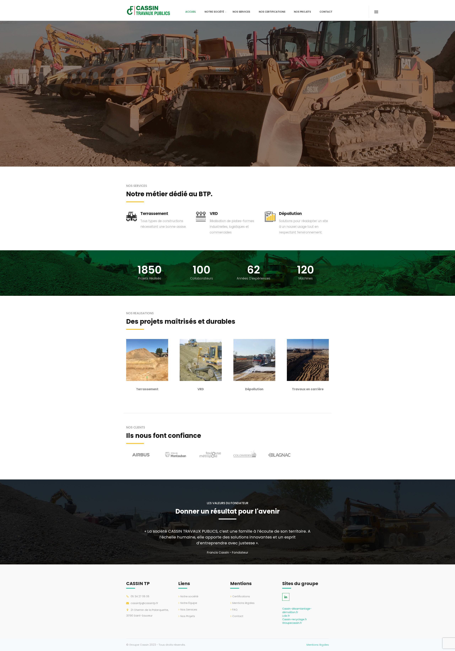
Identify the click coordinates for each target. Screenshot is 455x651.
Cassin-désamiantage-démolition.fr (297, 610)
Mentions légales (243, 603)
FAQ (234, 609)
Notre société (214, 12)
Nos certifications (272, 12)
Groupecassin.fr (292, 623)
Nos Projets (302, 12)
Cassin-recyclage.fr (294, 619)
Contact (326, 12)
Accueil (190, 12)
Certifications (241, 596)
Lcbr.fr (286, 616)
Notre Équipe (188, 603)
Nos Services (241, 12)
